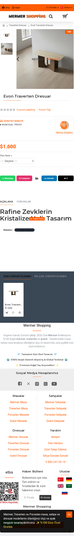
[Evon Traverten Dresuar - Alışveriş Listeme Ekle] (13, 312)
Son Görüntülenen (17, 276)
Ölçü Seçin (5, 155)
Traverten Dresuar (17, 25)
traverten (32, 339)
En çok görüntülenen (50, 276)
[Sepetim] (65, 16)
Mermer (52, 335)
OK (69, 514)
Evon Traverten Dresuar (13, 304)
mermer (20, 339)
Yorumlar (24, 201)
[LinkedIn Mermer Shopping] (37, 178)
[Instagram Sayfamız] (37, 383)
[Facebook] (19, 383)
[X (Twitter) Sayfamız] (28, 383)
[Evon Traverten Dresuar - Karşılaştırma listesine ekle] (19, 312)
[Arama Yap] (50, 16)
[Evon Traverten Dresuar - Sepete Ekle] (6, 312)
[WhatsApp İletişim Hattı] (45, 383)
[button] (17, 59)
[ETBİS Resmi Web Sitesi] (9, 493)
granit (44, 339)
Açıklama (6, 201)
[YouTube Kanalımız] (54, 383)
